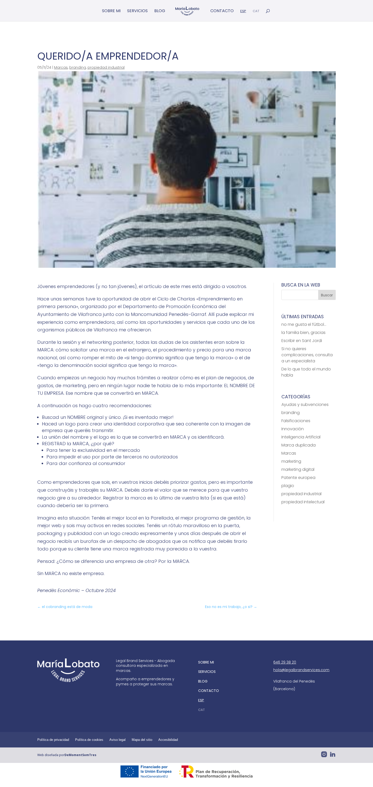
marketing (291, 461)
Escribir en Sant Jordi (301, 341)
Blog (159, 11)
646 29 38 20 (284, 662)
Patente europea (298, 477)
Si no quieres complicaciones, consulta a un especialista (307, 355)
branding (77, 67)
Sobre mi (111, 11)
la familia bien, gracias (303, 332)
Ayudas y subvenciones (305, 404)
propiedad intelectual (303, 502)
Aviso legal (117, 740)
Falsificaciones (295, 421)
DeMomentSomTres (80, 755)
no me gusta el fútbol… (303, 324)
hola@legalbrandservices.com (301, 669)
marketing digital (297, 469)
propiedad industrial (106, 67)
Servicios (137, 11)
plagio (287, 486)
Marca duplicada (298, 445)
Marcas (61, 67)
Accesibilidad (168, 740)
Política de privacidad (53, 740)
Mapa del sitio (142, 740)
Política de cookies (89, 740)
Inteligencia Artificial (300, 437)
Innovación (292, 429)
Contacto (222, 11)
